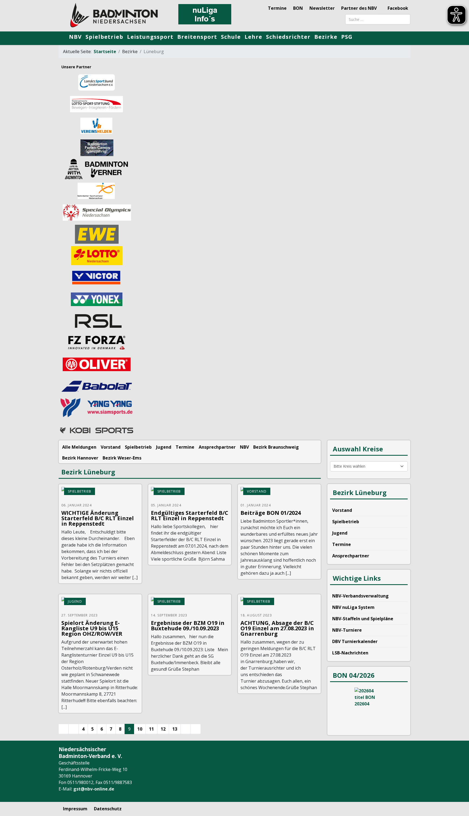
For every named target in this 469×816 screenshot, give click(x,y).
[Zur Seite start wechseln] (63, 729)
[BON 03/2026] (369, 708)
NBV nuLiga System (353, 607)
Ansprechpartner (217, 447)
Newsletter (322, 8)
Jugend (163, 447)
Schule (231, 36)
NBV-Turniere (347, 630)
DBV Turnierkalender (355, 641)
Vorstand (111, 447)
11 (151, 729)
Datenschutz (108, 809)
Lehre (253, 36)
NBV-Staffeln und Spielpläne (362, 619)
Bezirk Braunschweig (276, 447)
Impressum (75, 809)
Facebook (397, 8)
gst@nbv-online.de (93, 789)
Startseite (105, 51)
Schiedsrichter (288, 36)
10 (139, 729)
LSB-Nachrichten (350, 653)
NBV (75, 36)
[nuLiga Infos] (204, 14)
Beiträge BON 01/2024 (270, 512)
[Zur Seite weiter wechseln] (185, 729)
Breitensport (197, 36)
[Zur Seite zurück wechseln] (73, 729)
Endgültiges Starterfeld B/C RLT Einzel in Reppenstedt (189, 515)
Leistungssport (150, 36)
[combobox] (377, 19)
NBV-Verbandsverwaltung (360, 596)
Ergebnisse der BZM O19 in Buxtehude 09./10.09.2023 (187, 625)
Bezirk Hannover (80, 458)
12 (163, 729)
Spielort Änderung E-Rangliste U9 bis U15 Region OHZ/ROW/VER (91, 628)
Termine (277, 8)
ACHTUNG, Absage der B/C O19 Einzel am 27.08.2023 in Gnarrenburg (277, 628)
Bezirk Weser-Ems (122, 458)
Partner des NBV (359, 8)
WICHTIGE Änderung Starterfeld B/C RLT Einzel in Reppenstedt (97, 518)
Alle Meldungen (79, 447)
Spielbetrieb (104, 36)
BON (298, 8)
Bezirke (325, 36)
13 (174, 729)
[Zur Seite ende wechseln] (196, 729)
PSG (347, 36)
